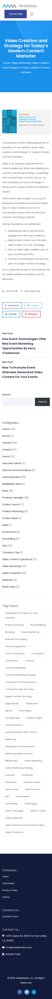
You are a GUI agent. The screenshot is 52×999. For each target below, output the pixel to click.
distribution (32, 703)
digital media (12, 703)
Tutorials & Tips (10, 552)
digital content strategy (18, 696)
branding (10, 632)
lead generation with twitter (21, 732)
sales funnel (11, 789)
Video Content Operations (17, 559)
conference (11, 660)
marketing (10, 739)
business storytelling (16, 639)
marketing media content (19, 753)
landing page (12, 717)
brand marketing (30, 632)
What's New (8, 586)
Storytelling (8, 538)
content (29, 660)
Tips (4, 545)
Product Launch (11, 504)
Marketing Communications (20, 746)
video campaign (14, 810)
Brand (5, 436)
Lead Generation (11, 477)
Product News (10, 518)
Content (7, 442)
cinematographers (15, 646)
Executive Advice (11, 463)
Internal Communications (16, 470)
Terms (6, 897)
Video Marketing (21, 63)
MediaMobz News (12, 484)
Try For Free (15, 14)
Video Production (12, 573)
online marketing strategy (19, 767)
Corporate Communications (20, 682)
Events (6, 456)
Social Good (9, 532)
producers (27, 774)
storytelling (11, 803)
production (11, 782)
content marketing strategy (20, 674)
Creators (7, 449)
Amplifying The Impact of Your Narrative (21, 615)
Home (6, 63)
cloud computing (14, 653)
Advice (6, 429)
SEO (7, 796)
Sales (5, 525)
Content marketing (15, 667)
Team (5, 876)
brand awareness (14, 624)
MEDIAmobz (11, 760)
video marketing (14, 817)
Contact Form (10, 916)
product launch (32, 782)
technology (30, 803)
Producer (10, 774)
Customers (8, 883)
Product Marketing (12, 511)
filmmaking (25, 710)
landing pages (34, 717)
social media (23, 796)
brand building (38, 624)
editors (8, 710)
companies (37, 653)
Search (6, 394)
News (5, 490)
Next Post (22, 369)
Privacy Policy (10, 890)
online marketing (33, 760)
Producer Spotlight (13, 497)
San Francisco (32, 789)
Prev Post (24, 343)
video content (38, 810)
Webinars (7, 580)
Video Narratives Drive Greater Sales (24, 825)
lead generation (14, 724)
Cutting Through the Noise (19, 689)
